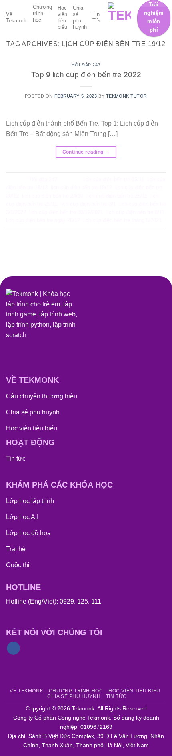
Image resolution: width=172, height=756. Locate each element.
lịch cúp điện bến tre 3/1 (88, 204)
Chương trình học (42, 13)
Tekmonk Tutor (126, 96)
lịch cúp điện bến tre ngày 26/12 (43, 220)
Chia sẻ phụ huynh (80, 17)
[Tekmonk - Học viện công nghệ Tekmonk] (119, 14)
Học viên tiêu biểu (62, 17)
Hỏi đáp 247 (86, 64)
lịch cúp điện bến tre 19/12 (81, 187)
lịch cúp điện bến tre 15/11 (113, 179)
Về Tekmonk (16, 17)
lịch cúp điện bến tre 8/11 (135, 212)
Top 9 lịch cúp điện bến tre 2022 (86, 74)
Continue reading (86, 152)
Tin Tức (97, 17)
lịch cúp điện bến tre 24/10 (52, 196)
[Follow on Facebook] (13, 648)
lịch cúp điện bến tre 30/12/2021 (66, 212)
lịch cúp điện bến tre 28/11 (116, 196)
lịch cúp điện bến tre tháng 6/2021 (122, 220)
